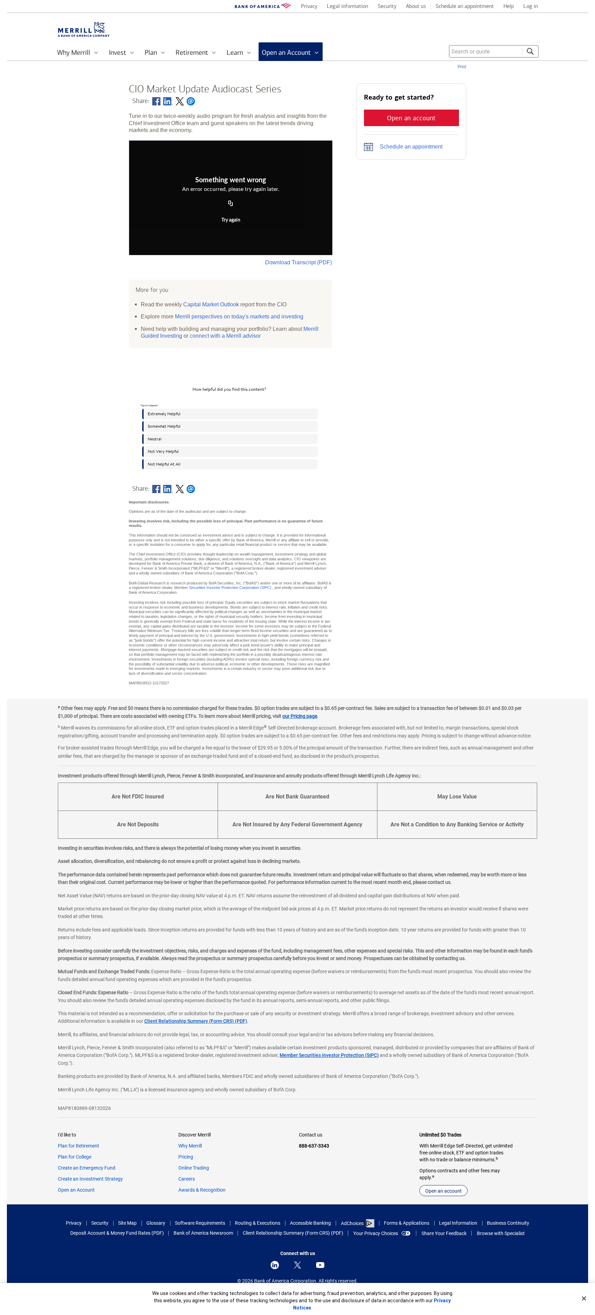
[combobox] (494, 51)
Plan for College (74, 1157)
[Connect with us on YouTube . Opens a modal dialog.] (320, 1265)
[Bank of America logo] (263, 6)
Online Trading (193, 1168)
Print (462, 66)
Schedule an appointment (411, 147)
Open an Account (76, 1190)
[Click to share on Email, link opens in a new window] (191, 101)
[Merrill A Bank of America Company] (83, 29)
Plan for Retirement (78, 1146)
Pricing (185, 1157)
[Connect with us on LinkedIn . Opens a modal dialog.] (275, 1265)
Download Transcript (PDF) (298, 262)
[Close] (584, 1298)
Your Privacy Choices (375, 1233)
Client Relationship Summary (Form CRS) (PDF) (195, 1021)
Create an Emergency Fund (86, 1168)
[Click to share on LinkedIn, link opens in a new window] (168, 101)
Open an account (443, 1191)
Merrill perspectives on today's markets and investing (239, 316)
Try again (230, 220)
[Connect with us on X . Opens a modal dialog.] (297, 1265)
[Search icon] (530, 51)
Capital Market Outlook (211, 304)
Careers (186, 1179)
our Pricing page (299, 716)
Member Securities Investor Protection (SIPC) (329, 1055)
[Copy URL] (230, 204)
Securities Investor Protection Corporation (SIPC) (230, 587)
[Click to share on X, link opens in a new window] (180, 101)
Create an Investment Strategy (90, 1179)
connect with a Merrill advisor (225, 336)
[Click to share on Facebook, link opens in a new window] (156, 101)
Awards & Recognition (202, 1190)
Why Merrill (190, 1146)
